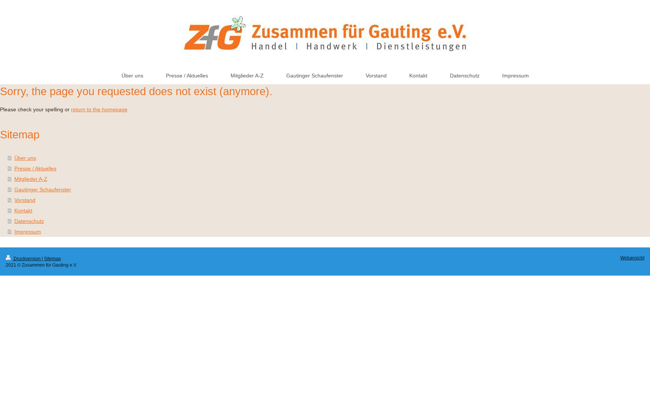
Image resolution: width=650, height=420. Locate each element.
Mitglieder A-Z (30, 179)
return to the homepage (99, 109)
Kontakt (23, 211)
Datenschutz (29, 221)
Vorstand (24, 200)
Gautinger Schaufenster (42, 189)
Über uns (25, 158)
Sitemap (52, 258)
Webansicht (632, 258)
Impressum (27, 232)
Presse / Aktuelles (35, 168)
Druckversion (27, 258)
